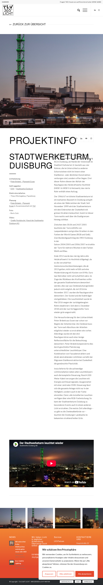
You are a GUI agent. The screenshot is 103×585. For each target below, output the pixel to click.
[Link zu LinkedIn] (95, 10)
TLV (34, 206)
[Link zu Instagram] (99, 10)
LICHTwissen (59, 541)
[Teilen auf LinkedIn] (81, 138)
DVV (12, 189)
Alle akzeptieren (84, 574)
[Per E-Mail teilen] (86, 138)
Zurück (6, 518)
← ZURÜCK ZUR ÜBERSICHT (27, 24)
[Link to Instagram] (91, 138)
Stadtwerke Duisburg (24, 189)
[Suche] (77, 10)
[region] (68, 562)
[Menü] (83, 10)
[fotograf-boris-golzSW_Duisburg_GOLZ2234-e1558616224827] (77, 525)
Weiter (97, 518)
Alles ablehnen (65, 574)
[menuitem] (5, 2)
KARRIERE (5, 2)
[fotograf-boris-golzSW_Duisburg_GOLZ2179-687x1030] (50, 525)
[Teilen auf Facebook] (71, 138)
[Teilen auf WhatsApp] (76, 138)
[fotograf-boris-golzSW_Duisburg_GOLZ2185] (22, 525)
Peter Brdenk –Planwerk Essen (23, 181)
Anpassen (49, 574)
